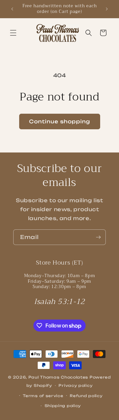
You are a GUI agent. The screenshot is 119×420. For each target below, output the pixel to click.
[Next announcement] (106, 9)
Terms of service (43, 395)
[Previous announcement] (12, 9)
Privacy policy (76, 385)
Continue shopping (59, 121)
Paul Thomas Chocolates (58, 377)
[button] (13, 33)
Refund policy (86, 395)
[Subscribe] (98, 237)
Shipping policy (63, 405)
